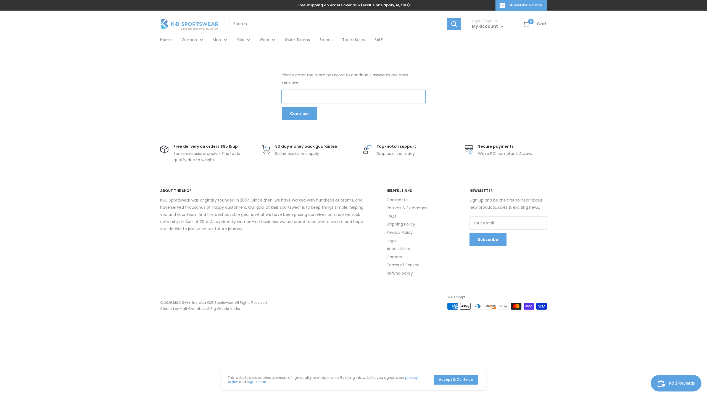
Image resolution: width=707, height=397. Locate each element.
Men (217, 39)
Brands (326, 39)
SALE (378, 39)
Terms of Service (403, 265)
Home (166, 39)
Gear (264, 39)
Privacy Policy (400, 232)
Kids (240, 39)
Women (189, 39)
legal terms (256, 381)
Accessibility (398, 248)
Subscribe (488, 239)
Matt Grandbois (193, 308)
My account (485, 26)
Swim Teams (297, 39)
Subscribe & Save (525, 5)
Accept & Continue (456, 379)
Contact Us (397, 200)
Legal (392, 240)
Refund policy (400, 273)
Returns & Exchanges (407, 208)
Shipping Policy (401, 224)
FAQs (391, 216)
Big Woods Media (225, 308)
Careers (394, 257)
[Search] (454, 24)
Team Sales (353, 39)
